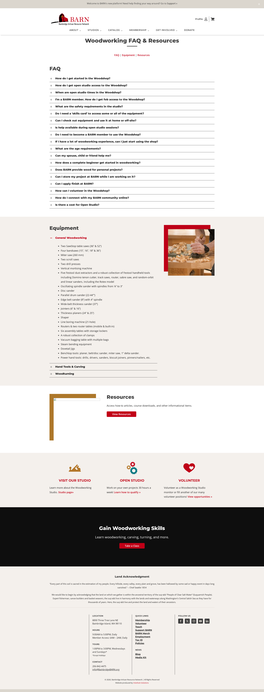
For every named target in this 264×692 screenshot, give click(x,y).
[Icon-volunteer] (189, 462)
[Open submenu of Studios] (100, 30)
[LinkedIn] (207, 621)
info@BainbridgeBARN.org (105, 669)
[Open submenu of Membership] (148, 30)
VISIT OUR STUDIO (75, 480)
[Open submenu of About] (79, 30)
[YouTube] (200, 621)
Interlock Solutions (141, 683)
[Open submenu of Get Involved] (176, 30)
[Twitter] (187, 621)
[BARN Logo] (70, 13)
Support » (172, 3)
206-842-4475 (99, 666)
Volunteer (189, 480)
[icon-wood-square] (75, 462)
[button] (103, 237)
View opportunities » (200, 496)
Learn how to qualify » (127, 492)
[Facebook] (180, 621)
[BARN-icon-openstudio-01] (132, 462)
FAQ (116, 55)
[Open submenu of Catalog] (121, 30)
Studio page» (66, 492)
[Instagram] (193, 621)
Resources (144, 55)
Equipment (128, 55)
